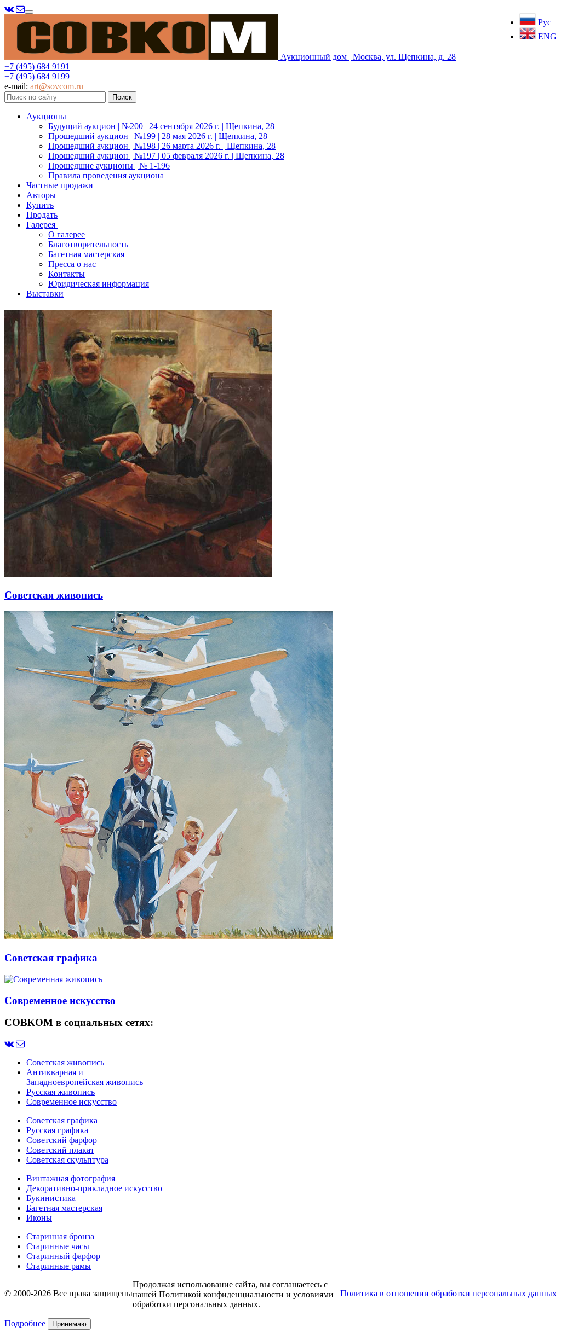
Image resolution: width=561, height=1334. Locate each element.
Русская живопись (60, 1092)
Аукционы (47, 116)
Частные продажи (59, 185)
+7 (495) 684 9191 (37, 66)
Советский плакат (60, 1150)
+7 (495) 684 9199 (37, 76)
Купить (40, 205)
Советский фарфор (61, 1140)
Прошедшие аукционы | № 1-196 (109, 165)
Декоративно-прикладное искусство (94, 1188)
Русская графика (57, 1130)
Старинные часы (57, 1246)
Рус (543, 22)
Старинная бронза (60, 1236)
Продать (42, 214)
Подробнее (24, 1323)
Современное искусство (71, 1101)
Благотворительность (88, 244)
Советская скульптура (67, 1159)
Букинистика (51, 1198)
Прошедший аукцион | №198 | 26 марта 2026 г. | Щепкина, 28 (162, 145)
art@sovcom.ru (56, 86)
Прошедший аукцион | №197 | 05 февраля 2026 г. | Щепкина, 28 (166, 155)
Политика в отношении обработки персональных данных (448, 1293)
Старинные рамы (58, 1266)
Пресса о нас (72, 264)
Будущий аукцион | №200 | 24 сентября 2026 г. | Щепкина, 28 (161, 126)
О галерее (66, 234)
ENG (546, 36)
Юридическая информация (98, 283)
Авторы (41, 195)
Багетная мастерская (86, 254)
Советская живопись (65, 1062)
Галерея (42, 224)
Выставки (45, 293)
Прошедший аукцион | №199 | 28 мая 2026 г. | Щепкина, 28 (157, 136)
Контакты (66, 274)
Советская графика (62, 1120)
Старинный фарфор (63, 1256)
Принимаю (69, 1324)
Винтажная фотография (70, 1178)
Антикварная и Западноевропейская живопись (84, 1077)
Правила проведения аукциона (106, 175)
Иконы (39, 1217)
